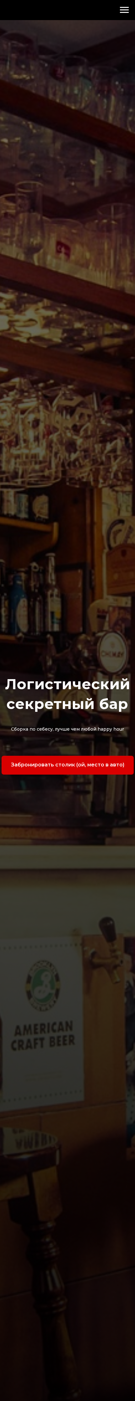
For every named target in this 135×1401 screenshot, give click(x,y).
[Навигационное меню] (124, 10)
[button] (68, 765)
